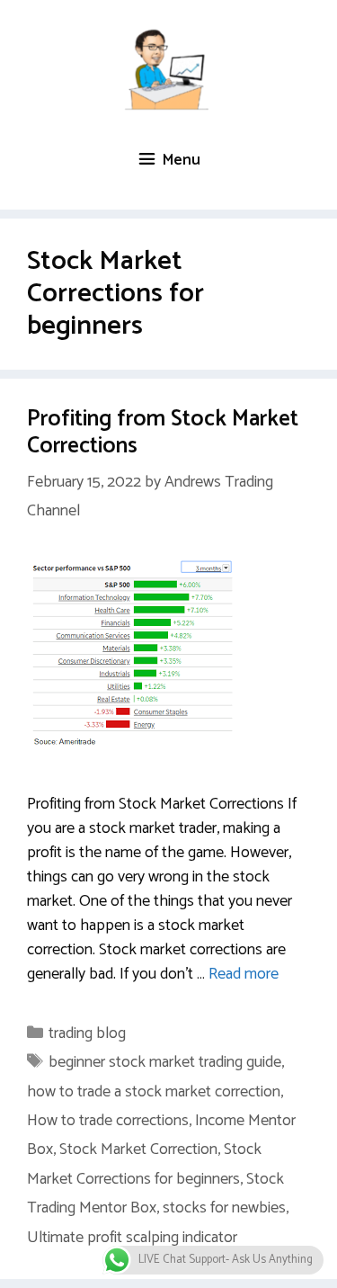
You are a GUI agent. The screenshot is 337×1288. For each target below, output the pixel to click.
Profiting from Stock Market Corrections (162, 432)
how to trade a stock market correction (153, 1091)
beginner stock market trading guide (165, 1062)
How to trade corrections (108, 1120)
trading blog (87, 1033)
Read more (243, 974)
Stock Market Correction (138, 1149)
